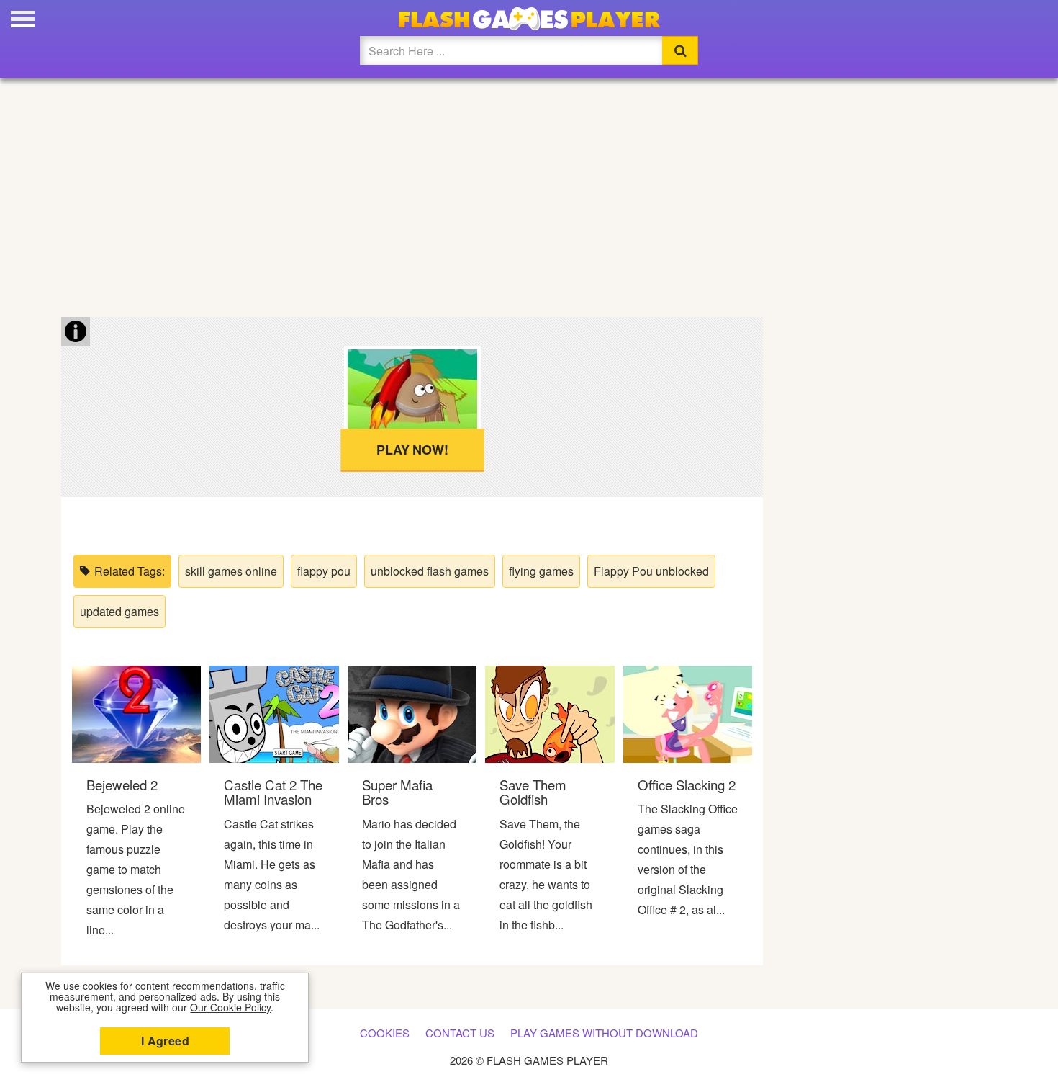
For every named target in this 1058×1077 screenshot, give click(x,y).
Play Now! (412, 449)
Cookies (385, 1032)
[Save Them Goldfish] (549, 713)
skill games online (231, 571)
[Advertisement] (529, 194)
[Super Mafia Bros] (412, 713)
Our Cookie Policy (230, 1007)
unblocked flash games (430, 571)
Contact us (459, 1032)
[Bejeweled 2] (136, 713)
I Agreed (165, 1040)
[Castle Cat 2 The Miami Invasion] (273, 713)
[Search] (680, 50)
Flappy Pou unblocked (651, 571)
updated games (119, 611)
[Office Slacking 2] (687, 713)
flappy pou (324, 571)
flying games (541, 571)
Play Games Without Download (604, 1032)
